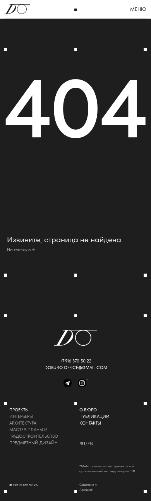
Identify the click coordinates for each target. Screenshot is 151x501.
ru (82, 444)
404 (75, 108)
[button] (138, 9)
